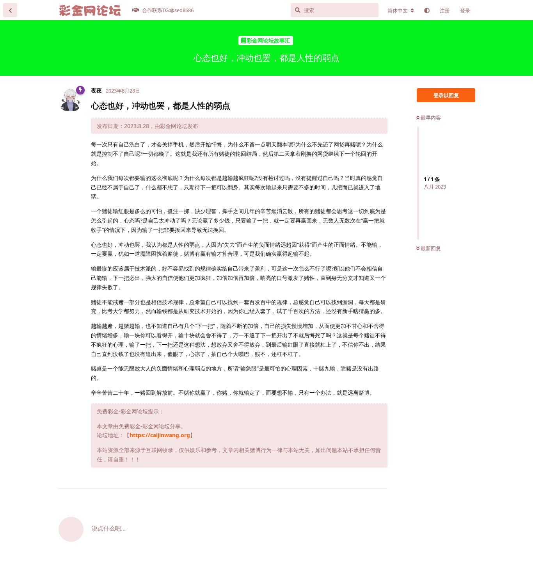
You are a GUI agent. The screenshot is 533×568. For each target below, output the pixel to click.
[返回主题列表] (10, 10)
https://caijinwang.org (160, 435)
